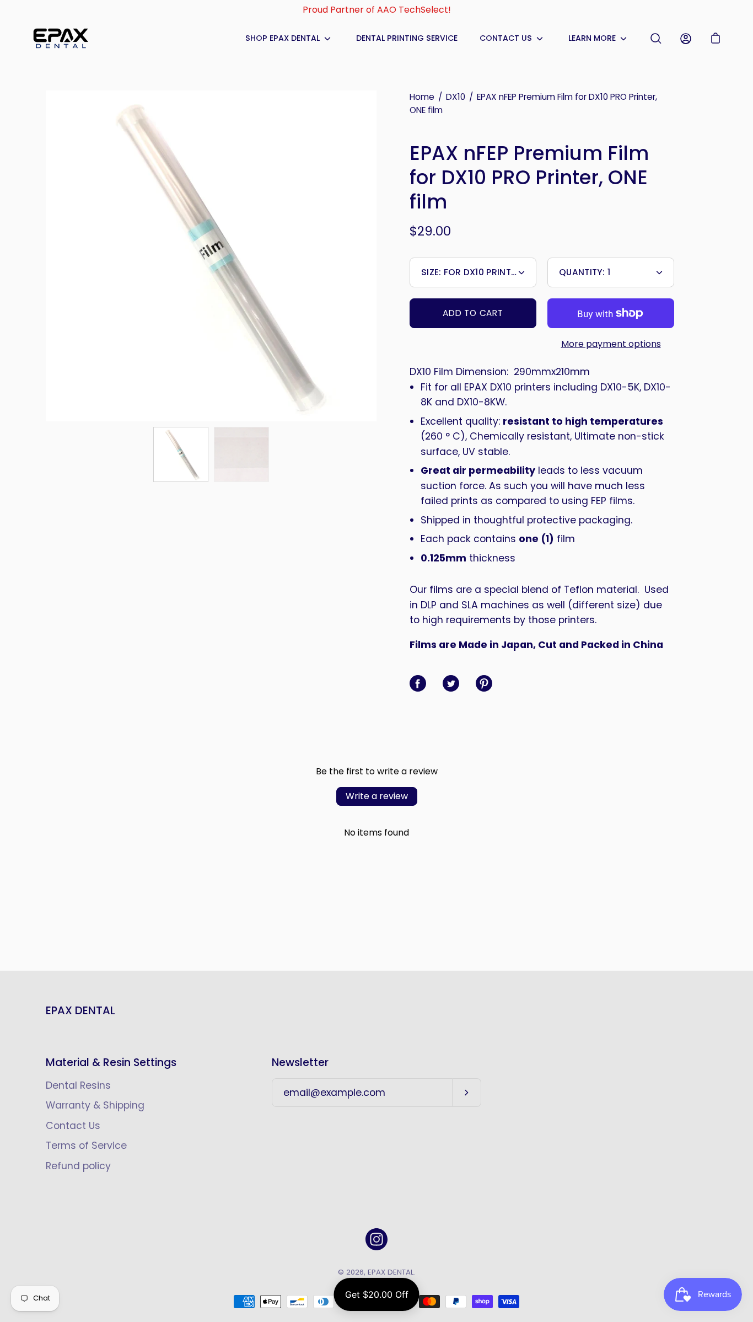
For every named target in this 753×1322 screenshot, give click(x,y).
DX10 (455, 97)
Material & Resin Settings (111, 1062)
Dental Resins (78, 1085)
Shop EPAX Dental (282, 38)
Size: (471, 272)
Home (422, 97)
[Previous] (45, 255)
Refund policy (78, 1166)
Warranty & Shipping (95, 1105)
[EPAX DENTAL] (60, 38)
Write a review (377, 796)
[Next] (376, 255)
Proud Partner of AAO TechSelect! (377, 9)
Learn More (592, 38)
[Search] (656, 38)
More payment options (611, 344)
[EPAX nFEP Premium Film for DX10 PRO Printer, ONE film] (180, 454)
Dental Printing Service (407, 38)
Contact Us (506, 38)
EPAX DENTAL (80, 1011)
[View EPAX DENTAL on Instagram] (376, 1239)
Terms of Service (86, 1145)
